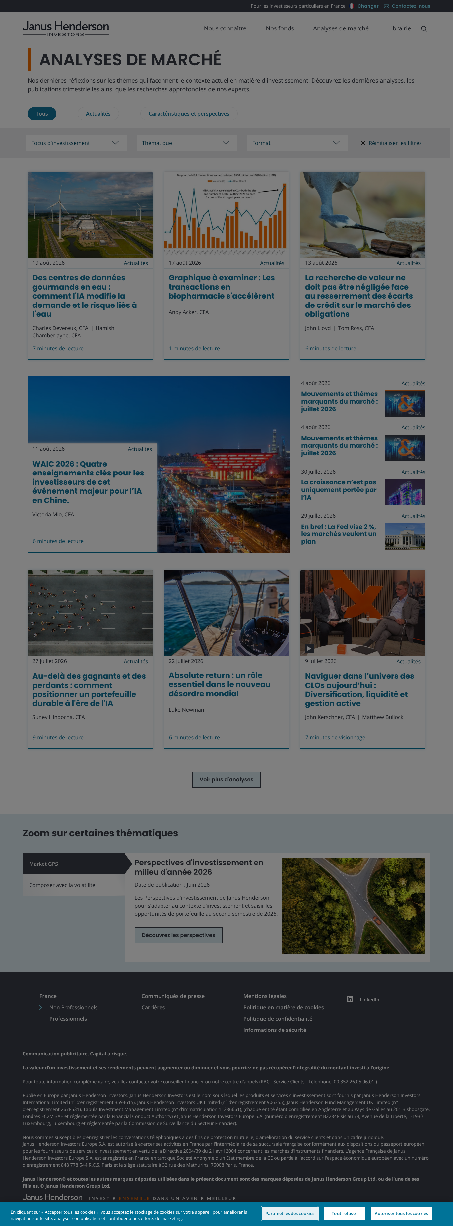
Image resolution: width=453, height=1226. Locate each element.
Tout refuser (344, 1213)
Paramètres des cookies (290, 1213)
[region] (226, 1214)
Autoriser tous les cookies (401, 1213)
